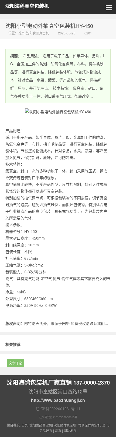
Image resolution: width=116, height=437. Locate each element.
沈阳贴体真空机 (65, 425)
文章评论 (15, 363)
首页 (21, 33)
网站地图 (70, 430)
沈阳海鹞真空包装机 (27, 6)
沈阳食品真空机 (37, 33)
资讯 (105, 425)
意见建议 (45, 430)
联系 (58, 430)
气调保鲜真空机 (89, 425)
